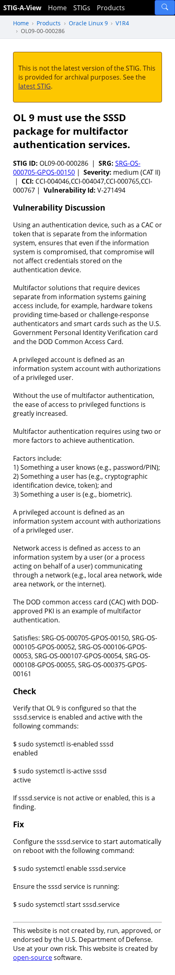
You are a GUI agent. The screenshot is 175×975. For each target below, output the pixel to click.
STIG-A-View (22, 7)
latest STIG (34, 86)
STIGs (81, 7)
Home (57, 7)
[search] (165, 7)
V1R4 (122, 23)
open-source (32, 957)
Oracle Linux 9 (88, 23)
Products (111, 7)
